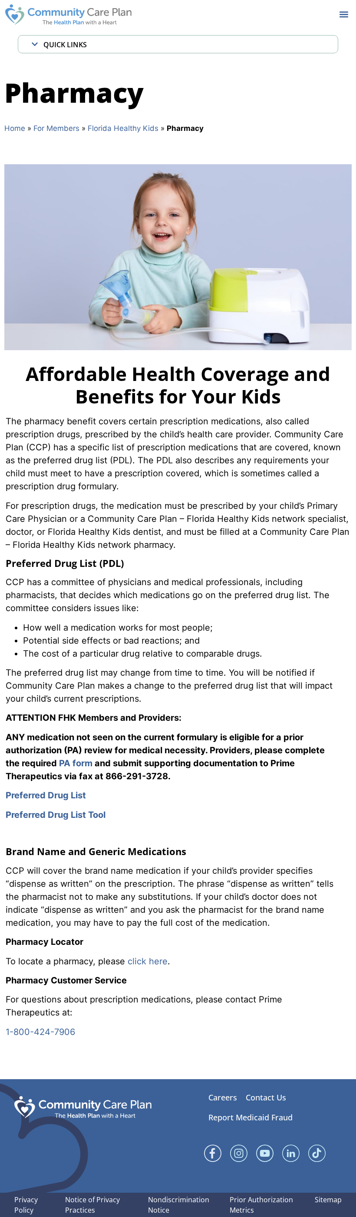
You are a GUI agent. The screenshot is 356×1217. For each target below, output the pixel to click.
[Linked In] (291, 1153)
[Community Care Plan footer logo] (83, 1107)
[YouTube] (265, 1153)
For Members (56, 128)
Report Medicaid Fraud (250, 1117)
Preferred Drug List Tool (55, 815)
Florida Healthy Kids (123, 128)
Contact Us (266, 1097)
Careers (222, 1097)
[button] (343, 14)
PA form (75, 763)
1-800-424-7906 (40, 1032)
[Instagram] (238, 1153)
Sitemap (328, 1199)
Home (14, 128)
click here (148, 961)
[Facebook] (212, 1153)
